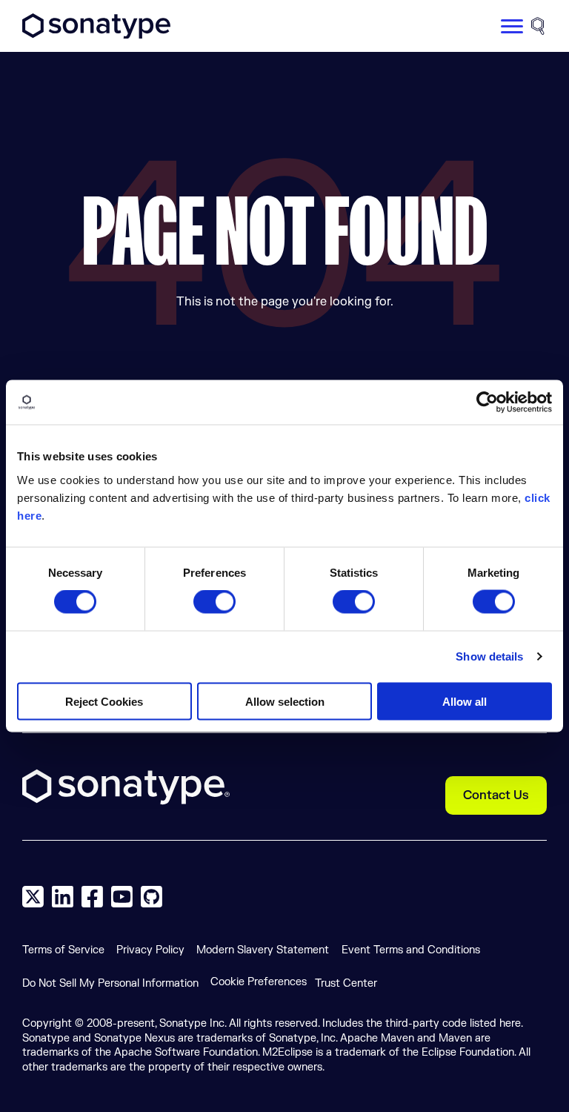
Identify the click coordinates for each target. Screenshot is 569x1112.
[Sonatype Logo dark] (96, 34)
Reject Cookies (104, 701)
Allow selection (285, 701)
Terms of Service (63, 950)
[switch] (214, 602)
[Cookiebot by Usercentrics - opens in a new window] (487, 402)
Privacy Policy (150, 950)
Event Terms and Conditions (411, 950)
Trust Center (346, 983)
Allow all (464, 701)
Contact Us (496, 795)
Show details (489, 656)
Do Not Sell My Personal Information (110, 983)
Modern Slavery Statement (262, 950)
